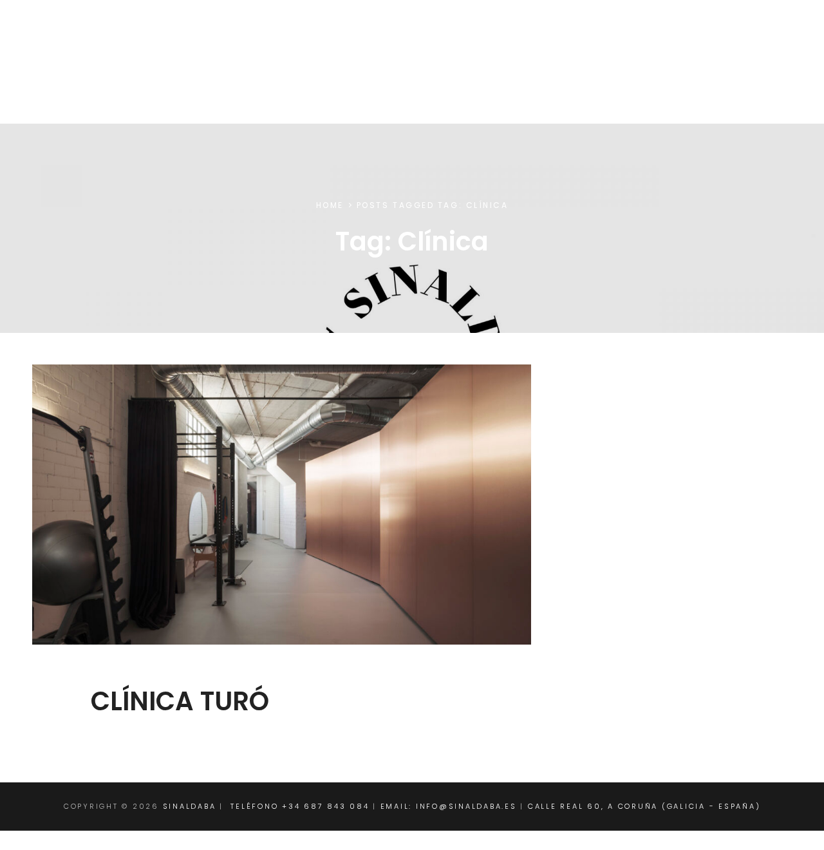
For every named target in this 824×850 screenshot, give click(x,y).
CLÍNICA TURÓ (180, 701)
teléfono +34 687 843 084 (299, 806)
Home (330, 205)
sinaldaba (77, 42)
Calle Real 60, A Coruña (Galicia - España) (644, 806)
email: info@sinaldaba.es (448, 806)
